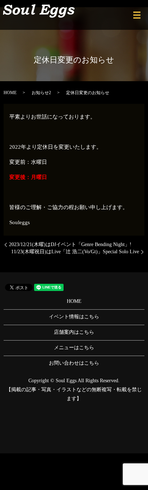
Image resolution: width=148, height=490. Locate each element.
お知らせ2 (41, 92)
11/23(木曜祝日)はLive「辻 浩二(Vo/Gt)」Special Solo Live (75, 251)
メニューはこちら (74, 347)
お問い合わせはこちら (74, 363)
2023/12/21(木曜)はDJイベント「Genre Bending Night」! (70, 244)
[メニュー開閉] (136, 15)
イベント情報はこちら (74, 316)
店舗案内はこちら (74, 332)
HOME (10, 92)
